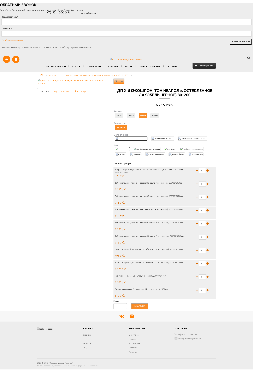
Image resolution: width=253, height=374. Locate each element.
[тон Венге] (170, 149)
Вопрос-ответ (135, 343)
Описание (44, 91)
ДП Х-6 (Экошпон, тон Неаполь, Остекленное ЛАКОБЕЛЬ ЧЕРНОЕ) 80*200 (95, 75)
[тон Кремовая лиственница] (146, 149)
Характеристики (62, 91)
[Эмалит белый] (177, 154)
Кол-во (116, 301)
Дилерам (113, 66)
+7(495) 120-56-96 (59, 12)
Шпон (85, 339)
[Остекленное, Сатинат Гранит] (192, 138)
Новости (132, 339)
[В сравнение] (121, 81)
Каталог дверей (56, 66)
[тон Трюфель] (196, 154)
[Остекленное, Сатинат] (162, 138)
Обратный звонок (88, 13)
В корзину (139, 306)
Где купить (173, 66)
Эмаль (85, 348)
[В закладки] (116, 81)
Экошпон (87, 343)
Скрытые (87, 335)
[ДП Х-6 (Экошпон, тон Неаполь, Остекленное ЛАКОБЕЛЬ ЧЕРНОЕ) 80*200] (73, 81)
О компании (94, 66)
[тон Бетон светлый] (155, 154)
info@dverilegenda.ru (189, 338)
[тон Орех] (135, 154)
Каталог (52, 75)
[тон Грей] (120, 154)
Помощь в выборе (150, 66)
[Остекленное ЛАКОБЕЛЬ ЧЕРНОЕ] (131, 138)
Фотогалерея (81, 91)
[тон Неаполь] (122, 149)
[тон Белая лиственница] (192, 149)
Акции (129, 66)
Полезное (133, 352)
